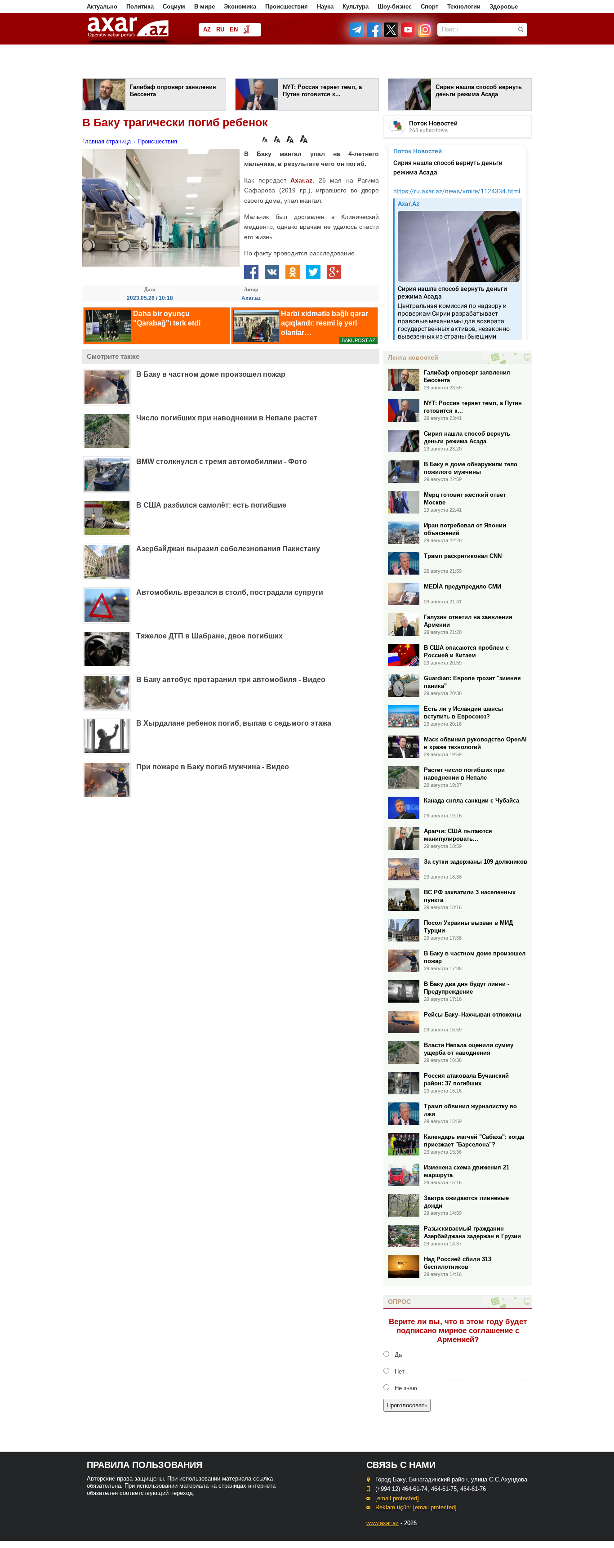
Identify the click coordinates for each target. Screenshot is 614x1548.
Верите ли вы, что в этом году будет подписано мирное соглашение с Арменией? (458, 1330)
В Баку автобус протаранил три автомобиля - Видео (230, 679)
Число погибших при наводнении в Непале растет (226, 418)
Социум (174, 6)
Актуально (102, 6)
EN (234, 29)
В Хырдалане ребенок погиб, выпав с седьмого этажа (233, 723)
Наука (325, 6)
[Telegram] (358, 34)
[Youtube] (408, 34)
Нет (400, 1371)
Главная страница (106, 141)
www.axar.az (382, 1523)
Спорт (429, 6)
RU (220, 29)
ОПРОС (399, 1301)
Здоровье (503, 6)
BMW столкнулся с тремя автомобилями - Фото (221, 461)
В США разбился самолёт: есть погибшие (211, 505)
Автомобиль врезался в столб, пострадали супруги (229, 592)
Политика (140, 6)
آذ (246, 30)
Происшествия (286, 6)
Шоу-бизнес (395, 6)
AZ (207, 29)
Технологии (464, 6)
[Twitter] (391, 34)
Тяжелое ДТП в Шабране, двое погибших (209, 636)
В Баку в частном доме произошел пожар (210, 374)
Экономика (240, 6)
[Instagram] (424, 34)
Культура (356, 6)
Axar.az (301, 180)
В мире (204, 6)
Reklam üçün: (416, 1507)
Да (398, 1355)
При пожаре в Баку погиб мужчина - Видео (212, 767)
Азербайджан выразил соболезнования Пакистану (228, 549)
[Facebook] (374, 34)
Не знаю (406, 1388)
